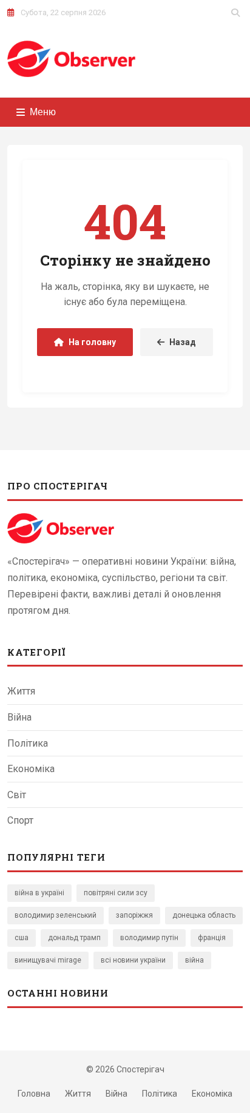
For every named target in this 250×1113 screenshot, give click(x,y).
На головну (92, 342)
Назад (182, 342)
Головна (34, 1093)
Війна (19, 717)
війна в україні (39, 893)
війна (194, 960)
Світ (16, 795)
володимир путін (149, 937)
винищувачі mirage (48, 960)
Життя (21, 691)
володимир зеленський (55, 915)
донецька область (203, 915)
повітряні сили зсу (115, 893)
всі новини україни (133, 960)
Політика (27, 743)
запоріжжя (134, 915)
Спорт (20, 820)
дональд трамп (74, 937)
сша (22, 937)
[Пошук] (235, 13)
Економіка (31, 769)
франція (212, 937)
